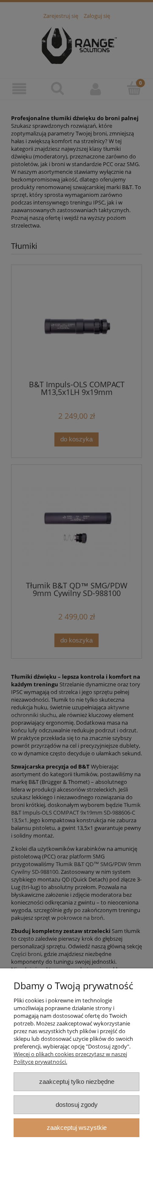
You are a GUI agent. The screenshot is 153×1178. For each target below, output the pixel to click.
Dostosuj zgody (77, 1104)
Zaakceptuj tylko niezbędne (76, 1081)
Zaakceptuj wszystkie (77, 1127)
